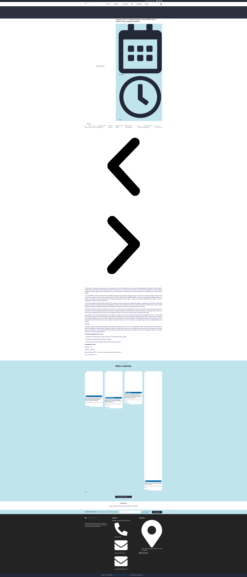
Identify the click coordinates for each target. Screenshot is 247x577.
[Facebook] (157, 1)
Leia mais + (87, 406)
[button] (161, 4)
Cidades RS (139, 4)
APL (132, 4)
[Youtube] (161, 1)
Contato (146, 4)
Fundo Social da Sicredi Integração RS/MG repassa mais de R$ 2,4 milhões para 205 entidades (113, 400)
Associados (125, 4)
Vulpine (144, 575)
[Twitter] (159, 1)
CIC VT (107, 4)
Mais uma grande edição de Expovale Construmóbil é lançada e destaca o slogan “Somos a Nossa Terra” (93, 399)
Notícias (116, 4)
